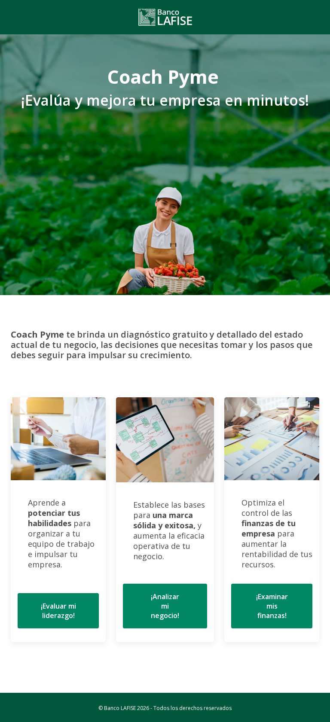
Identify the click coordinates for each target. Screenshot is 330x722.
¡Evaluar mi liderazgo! (58, 610)
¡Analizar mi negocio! (165, 606)
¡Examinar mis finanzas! (272, 606)
